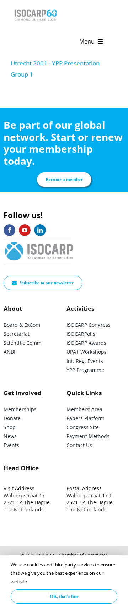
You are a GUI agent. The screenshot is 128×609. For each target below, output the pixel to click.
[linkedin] (40, 230)
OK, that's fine (64, 596)
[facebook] (9, 230)
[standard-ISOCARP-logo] (39, 242)
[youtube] (25, 230)
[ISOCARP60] (35, 8)
